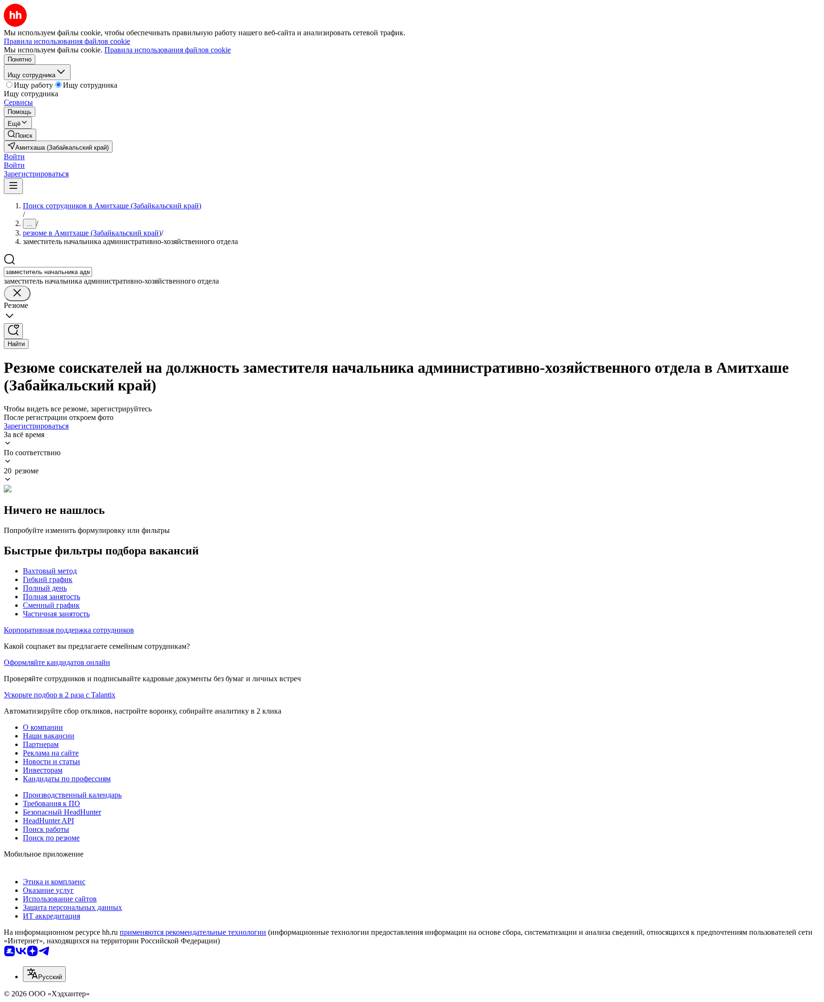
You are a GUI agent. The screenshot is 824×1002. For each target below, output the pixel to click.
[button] (14, 157)
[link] (20, 135)
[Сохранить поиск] (13, 331)
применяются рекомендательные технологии (193, 932)
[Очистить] (17, 293)
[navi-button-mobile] (13, 186)
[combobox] (48, 272)
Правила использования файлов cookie (167, 50)
